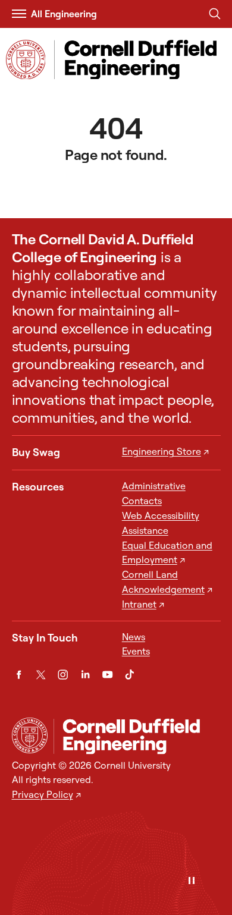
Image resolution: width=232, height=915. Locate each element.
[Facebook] (19, 674)
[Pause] (191, 881)
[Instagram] (63, 674)
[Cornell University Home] (30, 735)
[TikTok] (129, 674)
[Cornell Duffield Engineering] (137, 736)
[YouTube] (107, 674)
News (133, 637)
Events (136, 651)
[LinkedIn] (85, 674)
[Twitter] (41, 674)
